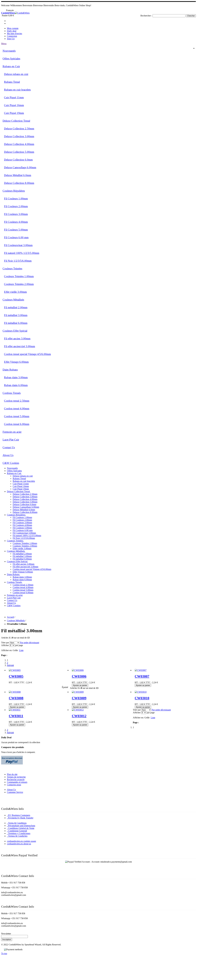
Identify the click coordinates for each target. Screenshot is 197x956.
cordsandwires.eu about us (19, 844)
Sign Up (11, 38)
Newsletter (6, 933)
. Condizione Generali (17, 831)
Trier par (5, 642)
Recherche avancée (16, 779)
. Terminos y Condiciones (18, 833)
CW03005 (16, 676)
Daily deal (11, 31)
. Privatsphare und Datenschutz (21, 825)
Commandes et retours (17, 782)
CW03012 (79, 716)
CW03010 (142, 698)
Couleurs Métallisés (16, 620)
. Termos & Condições (17, 836)
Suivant (10, 665)
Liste (21, 650)
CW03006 (79, 676)
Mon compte (12, 28)
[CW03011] (14, 710)
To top (4, 953)
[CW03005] (15, 670)
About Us (11, 789)
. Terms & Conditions (17, 823)
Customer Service (15, 792)
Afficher (5, 645)
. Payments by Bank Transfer (20, 818)
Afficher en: (6, 650)
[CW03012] (78, 710)
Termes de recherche (16, 777)
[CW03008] (15, 692)
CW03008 (16, 698)
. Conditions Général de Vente (20, 828)
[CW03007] (141, 670)
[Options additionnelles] (12, 763)
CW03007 (142, 676)
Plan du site (12, 774)
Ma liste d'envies (14, 33)
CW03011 (16, 716)
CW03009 (79, 698)
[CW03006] (78, 670)
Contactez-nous (14, 784)
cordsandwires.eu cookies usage (21, 841)
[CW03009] (78, 692)
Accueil (10, 617)
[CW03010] (141, 692)
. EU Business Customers (18, 815)
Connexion (12, 36)
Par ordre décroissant (29, 642)
